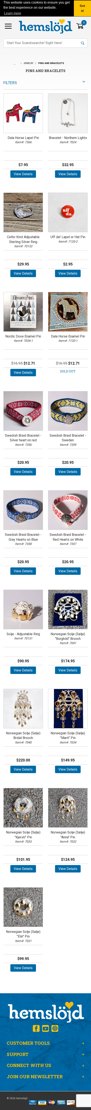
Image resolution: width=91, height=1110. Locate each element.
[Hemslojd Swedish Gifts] (45, 26)
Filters (10, 83)
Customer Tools (28, 1043)
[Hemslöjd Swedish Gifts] (45, 1012)
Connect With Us (29, 1065)
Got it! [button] (82, 8)
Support (18, 1054)
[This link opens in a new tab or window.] (36, 1028)
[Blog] (54, 1028)
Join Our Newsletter (35, 1076)
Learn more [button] (12, 13)
